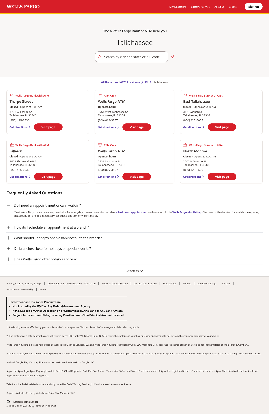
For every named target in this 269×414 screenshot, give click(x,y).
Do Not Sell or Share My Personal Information (72, 283)
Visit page (48, 127)
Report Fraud (169, 283)
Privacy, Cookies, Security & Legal (24, 283)
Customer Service (200, 6)
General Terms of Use (145, 283)
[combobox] (134, 56)
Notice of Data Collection (115, 283)
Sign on (253, 7)
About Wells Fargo (206, 283)
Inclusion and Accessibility (19, 289)
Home (43, 289)
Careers (226, 283)
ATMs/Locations (177, 6)
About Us (219, 6)
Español (233, 6)
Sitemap (186, 283)
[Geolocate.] (172, 56)
